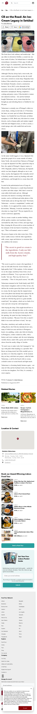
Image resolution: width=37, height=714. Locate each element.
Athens (3, 601)
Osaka (2, 623)
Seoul (20, 631)
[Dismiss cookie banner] (31, 688)
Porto (20, 625)
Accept (25, 708)
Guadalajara (21, 606)
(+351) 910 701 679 (10, 460)
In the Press (4, 666)
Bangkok (21, 601)
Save (15, 27)
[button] (18, 439)
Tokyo (20, 636)
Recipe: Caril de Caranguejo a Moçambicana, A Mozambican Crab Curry (28, 411)
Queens (3, 628)
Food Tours (3, 642)
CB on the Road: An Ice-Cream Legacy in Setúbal (22, 10)
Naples (20, 617)
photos (9, 380)
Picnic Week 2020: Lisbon (9, 408)
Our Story (3, 658)
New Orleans (4, 620)
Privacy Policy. (16, 704)
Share (6, 27)
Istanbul (3, 609)
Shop (2, 650)
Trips (2, 647)
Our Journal (4, 653)
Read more (4, 417)
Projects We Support (6, 669)
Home (2, 10)
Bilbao (20, 604)
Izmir (20, 609)
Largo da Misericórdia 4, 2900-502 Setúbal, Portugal (19, 454)
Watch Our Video (5, 661)
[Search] (12, 3)
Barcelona (3, 604)
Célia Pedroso (7, 23)
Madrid (3, 615)
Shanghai (3, 634)
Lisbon (3, 405)
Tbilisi (20, 634)
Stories (7, 10)
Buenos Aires (4, 606)
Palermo (21, 623)
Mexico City (4, 617)
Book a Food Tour (17, 546)
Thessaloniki (4, 636)
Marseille (21, 615)
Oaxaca (20, 620)
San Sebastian (4, 631)
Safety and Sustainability (7, 664)
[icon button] (2, 3)
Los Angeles (22, 612)
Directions (7, 462)
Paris (2, 625)
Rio (19, 628)
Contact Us (3, 672)
